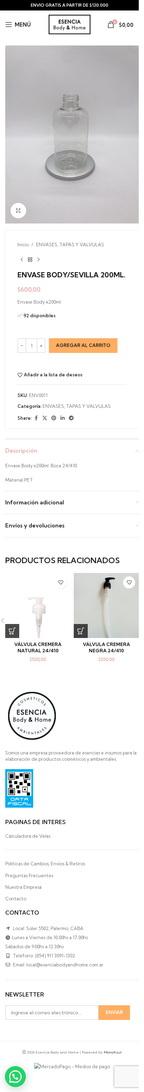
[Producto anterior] (21, 259)
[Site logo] (70, 24)
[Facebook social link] (36, 418)
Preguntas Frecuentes (29, 875)
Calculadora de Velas (27, 836)
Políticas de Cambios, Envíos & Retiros (45, 863)
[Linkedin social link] (62, 418)
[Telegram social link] (71, 418)
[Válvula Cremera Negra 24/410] (106, 605)
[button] (12, 631)
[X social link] (44, 418)
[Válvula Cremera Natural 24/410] (37, 605)
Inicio (23, 244)
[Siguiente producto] (38, 259)
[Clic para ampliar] (18, 211)
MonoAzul (113, 1052)
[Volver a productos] (30, 259)
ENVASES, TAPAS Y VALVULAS (70, 244)
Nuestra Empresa (23, 887)
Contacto (15, 898)
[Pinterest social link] (53, 418)
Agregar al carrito (83, 345)
